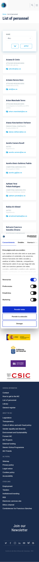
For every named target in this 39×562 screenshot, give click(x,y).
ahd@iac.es (13, 89)
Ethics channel (8, 505)
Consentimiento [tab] (8, 242)
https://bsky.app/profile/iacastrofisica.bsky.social (28, 543)
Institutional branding (11, 494)
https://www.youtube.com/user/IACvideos (24, 543)
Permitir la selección (19, 316)
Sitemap (6, 461)
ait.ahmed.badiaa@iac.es (18, 216)
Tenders (6, 490)
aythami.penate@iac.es (17, 196)
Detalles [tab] (21, 242)
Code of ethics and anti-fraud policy (17, 425)
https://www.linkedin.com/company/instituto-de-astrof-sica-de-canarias (19, 543)
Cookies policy (8, 472)
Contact (6, 393)
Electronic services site (12, 501)
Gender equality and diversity (14, 429)
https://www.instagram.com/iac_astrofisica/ (15, 543)
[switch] (33, 286)
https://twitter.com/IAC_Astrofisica (6, 543)
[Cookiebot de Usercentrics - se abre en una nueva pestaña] (28, 236)
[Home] (4, 5)
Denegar (19, 323)
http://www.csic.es (18, 376)
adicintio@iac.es (15, 69)
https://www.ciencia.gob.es (18, 337)
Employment (7, 486)
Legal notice (7, 469)
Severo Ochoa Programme (13, 447)
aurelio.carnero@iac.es (17, 152)
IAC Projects (7, 440)
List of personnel (9, 400)
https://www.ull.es (18, 363)
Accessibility (8, 476)
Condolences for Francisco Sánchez (17, 508)
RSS (4, 497)
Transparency (8, 421)
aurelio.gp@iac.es (15, 173)
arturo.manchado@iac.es (18, 111)
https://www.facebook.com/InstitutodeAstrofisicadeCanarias (10, 543)
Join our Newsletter (19, 528)
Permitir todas (19, 309)
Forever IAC (7, 436)
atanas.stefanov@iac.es (17, 132)
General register (9, 408)
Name (8, 34)
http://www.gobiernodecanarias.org (18, 349)
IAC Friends (7, 451)
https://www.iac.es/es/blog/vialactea (33, 543)
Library (5, 404)
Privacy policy (8, 465)
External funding (9, 444)
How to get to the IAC (11, 396)
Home (4, 14)
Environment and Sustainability (15, 432)
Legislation (7, 418)
